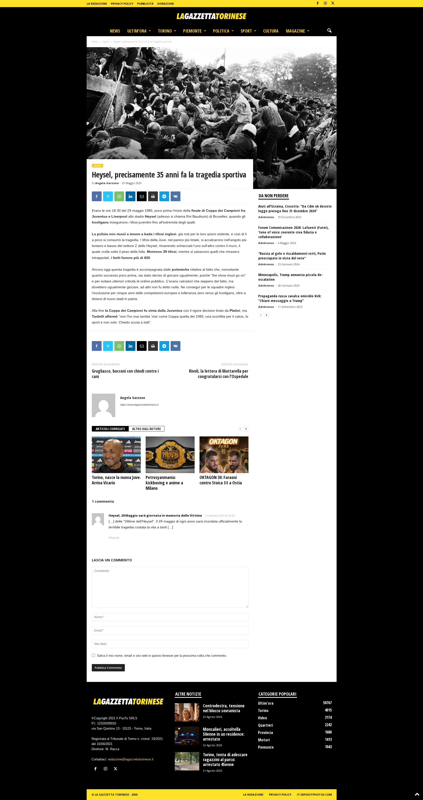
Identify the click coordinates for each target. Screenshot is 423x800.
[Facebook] (318, 3)
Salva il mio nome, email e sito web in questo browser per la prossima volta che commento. (162, 655)
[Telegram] (164, 196)
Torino (165, 31)
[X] (333, 3)
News (115, 31)
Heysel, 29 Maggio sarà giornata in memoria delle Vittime (155, 515)
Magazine (295, 31)
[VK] (175, 196)
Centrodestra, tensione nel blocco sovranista (224, 708)
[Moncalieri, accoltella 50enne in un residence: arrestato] (187, 736)
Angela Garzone (107, 183)
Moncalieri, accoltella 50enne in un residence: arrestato (223, 734)
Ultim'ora (265, 703)
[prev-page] (240, 429)
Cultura (271, 31)
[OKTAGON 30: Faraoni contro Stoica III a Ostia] (224, 454)
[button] (329, 30)
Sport (246, 31)
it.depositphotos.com (314, 794)
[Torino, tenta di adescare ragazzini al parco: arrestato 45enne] (187, 761)
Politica (221, 31)
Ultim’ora (137, 31)
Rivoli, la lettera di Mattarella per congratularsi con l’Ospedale (218, 373)
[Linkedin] (130, 196)
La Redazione (97, 3)
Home (95, 41)
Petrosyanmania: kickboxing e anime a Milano (164, 482)
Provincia (265, 732)
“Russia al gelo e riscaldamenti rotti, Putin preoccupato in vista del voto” (292, 255)
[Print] (153, 196)
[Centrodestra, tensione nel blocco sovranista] (187, 712)
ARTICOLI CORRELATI (110, 428)
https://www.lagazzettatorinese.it (139, 404)
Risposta (114, 537)
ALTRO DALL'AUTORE (146, 428)
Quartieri (265, 725)
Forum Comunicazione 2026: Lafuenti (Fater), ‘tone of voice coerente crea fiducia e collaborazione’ (293, 232)
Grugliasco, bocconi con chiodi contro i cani (125, 373)
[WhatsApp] (119, 196)
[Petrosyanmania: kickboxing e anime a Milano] (170, 454)
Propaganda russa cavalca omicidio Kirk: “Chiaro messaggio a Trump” (289, 298)
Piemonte (192, 31)
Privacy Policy (122, 3)
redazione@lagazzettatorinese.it (130, 759)
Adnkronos (266, 217)
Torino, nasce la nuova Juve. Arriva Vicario (116, 480)
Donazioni (165, 3)
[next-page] (246, 429)
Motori (264, 740)
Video (262, 718)
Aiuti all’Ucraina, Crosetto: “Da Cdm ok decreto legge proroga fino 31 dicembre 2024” (295, 208)
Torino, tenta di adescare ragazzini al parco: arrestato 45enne (225, 759)
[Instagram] (325, 3)
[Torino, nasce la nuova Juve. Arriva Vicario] (116, 454)
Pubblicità (145, 3)
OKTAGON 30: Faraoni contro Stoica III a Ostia (221, 480)
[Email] (142, 196)
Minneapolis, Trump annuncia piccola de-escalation (290, 277)
